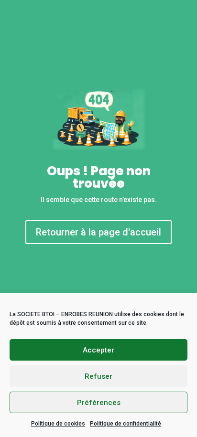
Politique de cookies (58, 423)
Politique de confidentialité (125, 423)
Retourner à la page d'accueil (98, 232)
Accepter (98, 350)
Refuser (98, 376)
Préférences (98, 402)
